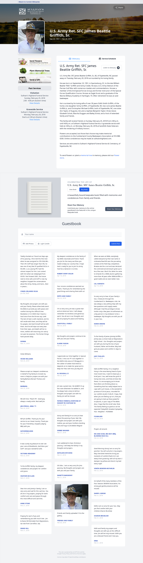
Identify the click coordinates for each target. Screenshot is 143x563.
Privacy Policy (66, 554)
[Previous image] (56, 497)
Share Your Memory (114, 209)
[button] (71, 496)
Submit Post (115, 244)
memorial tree (86, 155)
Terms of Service (77, 554)
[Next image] (86, 497)
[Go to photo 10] (76, 507)
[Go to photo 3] (67, 507)
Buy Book (84, 189)
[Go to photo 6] (71, 507)
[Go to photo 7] (72, 507)
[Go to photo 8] (73, 507)
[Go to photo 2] (66, 507)
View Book (72, 189)
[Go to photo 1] (64, 507)
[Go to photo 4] (68, 507)
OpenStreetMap (73, 557)
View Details (35, 103)
